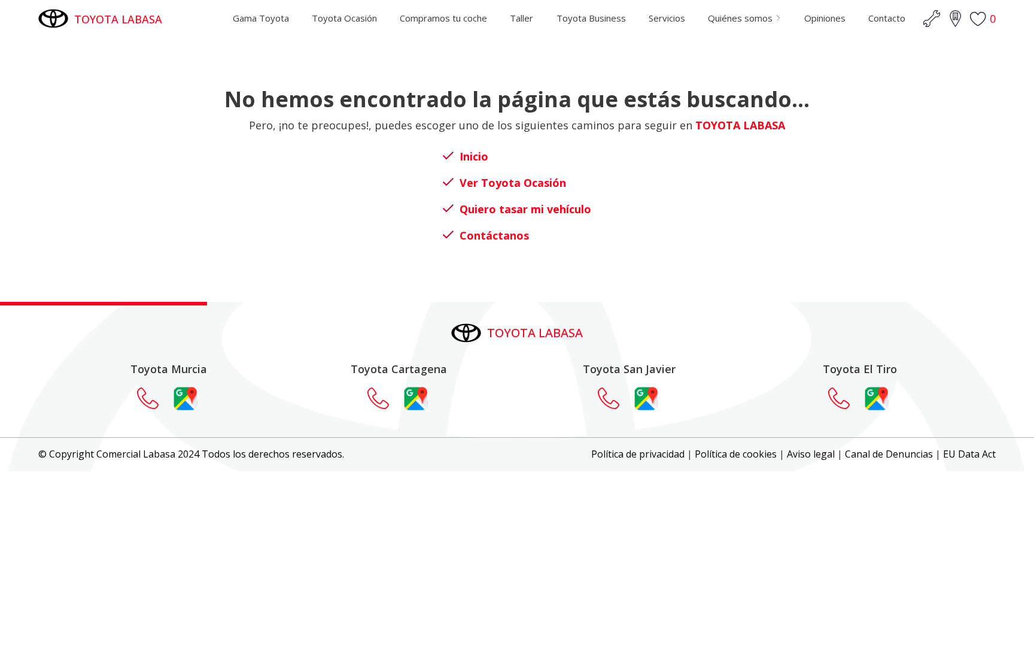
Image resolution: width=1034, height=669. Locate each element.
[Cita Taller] (931, 18)
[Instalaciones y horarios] (955, 19)
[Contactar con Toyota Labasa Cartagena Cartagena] (384, 398)
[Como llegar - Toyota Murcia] (185, 398)
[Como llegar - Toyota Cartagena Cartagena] (416, 398)
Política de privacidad (638, 454)
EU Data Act (969, 454)
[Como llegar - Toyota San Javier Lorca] (646, 398)
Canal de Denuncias (889, 454)
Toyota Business (591, 18)
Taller (521, 18)
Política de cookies (736, 454)
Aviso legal (811, 454)
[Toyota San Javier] (614, 398)
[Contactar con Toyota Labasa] (154, 398)
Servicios (667, 18)
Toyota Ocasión (344, 18)
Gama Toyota (261, 18)
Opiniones (825, 18)
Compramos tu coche (443, 18)
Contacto (886, 18)
